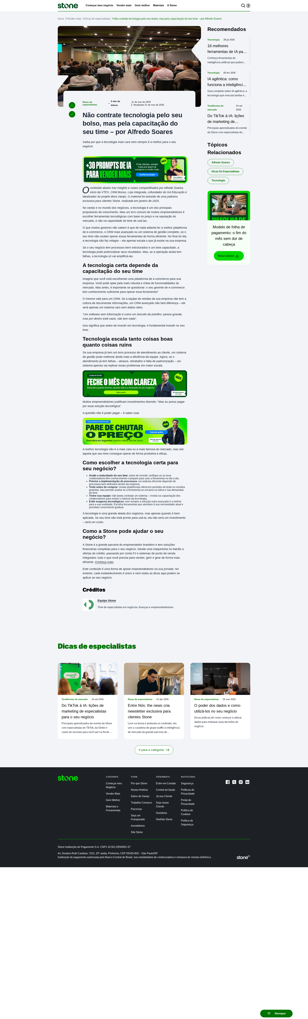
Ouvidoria (161, 813)
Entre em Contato (166, 783)
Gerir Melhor (113, 800)
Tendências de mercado (215, 107)
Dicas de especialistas (97, 18)
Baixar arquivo (226, 255)
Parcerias (136, 809)
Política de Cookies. (173, 1010)
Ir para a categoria (151, 750)
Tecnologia (213, 39)
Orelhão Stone (164, 819)
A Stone (172, 5)
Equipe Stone (107, 600)
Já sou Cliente (164, 796)
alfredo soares (221, 162)
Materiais (158, 5)
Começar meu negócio (99, 5)
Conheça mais (104, 562)
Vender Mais (113, 793)
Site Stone (137, 832)
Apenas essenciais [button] (273, 1011)
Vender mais (124, 5)
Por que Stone (139, 783)
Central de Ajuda (165, 789)
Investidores (138, 825)
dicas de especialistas (225, 171)
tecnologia (218, 180)
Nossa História (139, 789)
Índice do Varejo (140, 796)
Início (61, 18)
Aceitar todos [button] (252, 1011)
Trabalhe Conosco (141, 802)
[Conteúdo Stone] (68, 5)
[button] (294, 1011)
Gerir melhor (142, 5)
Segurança (187, 783)
